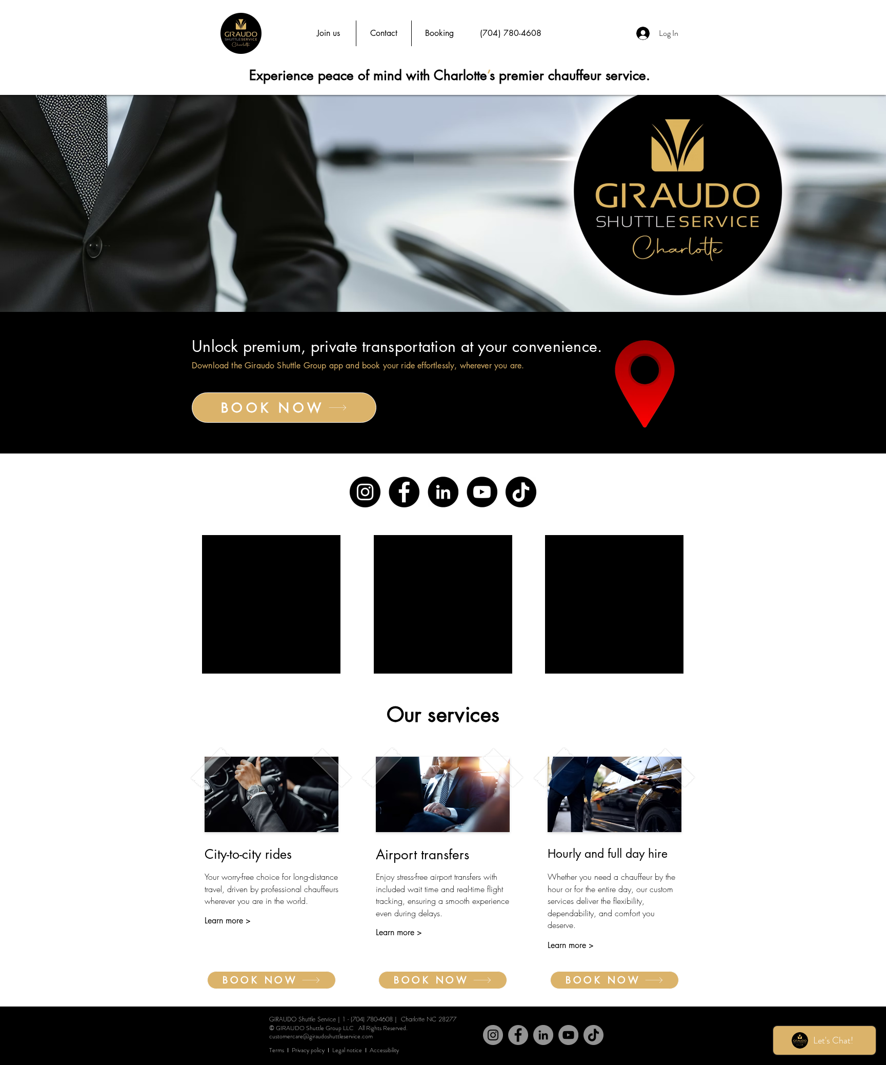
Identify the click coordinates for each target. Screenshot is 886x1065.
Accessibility (384, 1050)
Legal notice (347, 1050)
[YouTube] (482, 492)
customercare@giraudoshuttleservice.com (321, 1036)
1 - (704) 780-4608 (367, 1019)
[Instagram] (365, 492)
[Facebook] (404, 492)
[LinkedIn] (443, 492)
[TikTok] (521, 492)
